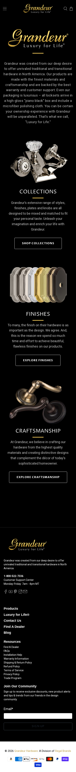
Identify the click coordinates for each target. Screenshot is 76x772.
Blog (7, 632)
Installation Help (13, 654)
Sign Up (38, 726)
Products (11, 608)
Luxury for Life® (16, 615)
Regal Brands (63, 751)
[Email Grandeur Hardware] (25, 592)
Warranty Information (16, 658)
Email (8, 709)
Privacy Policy (12, 674)
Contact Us (12, 620)
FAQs (7, 650)
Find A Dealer (14, 627)
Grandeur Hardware (26, 751)
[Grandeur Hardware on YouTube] (11, 592)
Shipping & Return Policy (18, 662)
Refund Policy (12, 666)
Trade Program (12, 678)
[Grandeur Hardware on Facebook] (6, 592)
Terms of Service (14, 670)
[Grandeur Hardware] (38, 8)
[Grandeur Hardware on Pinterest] (15, 592)
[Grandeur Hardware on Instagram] (20, 592)
